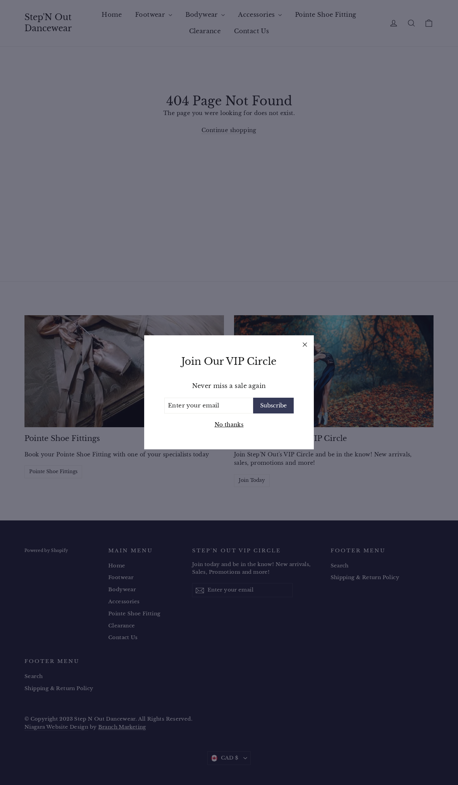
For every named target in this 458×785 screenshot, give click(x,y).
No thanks (229, 424)
